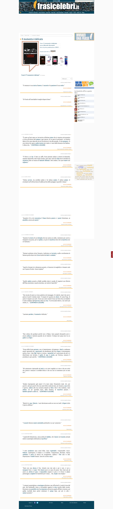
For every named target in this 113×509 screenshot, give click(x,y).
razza (50, 456)
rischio (70, 149)
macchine (60, 390)
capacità (62, 287)
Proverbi (66, 12)
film (60, 454)
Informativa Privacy (28, 506)
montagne (41, 485)
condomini (31, 451)
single (55, 474)
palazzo (38, 139)
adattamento (64, 105)
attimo (31, 472)
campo (51, 491)
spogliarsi (69, 273)
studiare (69, 395)
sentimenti (69, 306)
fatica (65, 409)
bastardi (42, 160)
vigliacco (25, 162)
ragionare (66, 149)
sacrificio (44, 439)
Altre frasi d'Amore (28, 433)
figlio (30, 338)
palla (37, 143)
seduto (30, 281)
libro (52, 388)
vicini (70, 460)
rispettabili (53, 451)
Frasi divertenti (59, 12)
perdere (31, 314)
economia (66, 245)
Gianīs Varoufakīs (81, 103)
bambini (25, 391)
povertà (66, 224)
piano (51, 137)
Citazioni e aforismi (33, 12)
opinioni (65, 287)
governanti (39, 351)
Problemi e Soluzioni (29, 134)
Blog (83, 12)
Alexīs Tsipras (80, 108)
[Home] (56, 6)
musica (41, 143)
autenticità (69, 376)
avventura (65, 259)
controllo (65, 341)
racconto (45, 85)
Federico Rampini (81, 111)
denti (47, 255)
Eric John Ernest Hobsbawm (83, 105)
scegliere (33, 474)
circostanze (69, 105)
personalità (69, 287)
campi (24, 493)
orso (38, 255)
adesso (29, 336)
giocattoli (50, 353)
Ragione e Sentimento (29, 291)
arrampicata (43, 489)
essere (66, 160)
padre (24, 338)
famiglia (40, 238)
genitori (68, 409)
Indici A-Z (79, 12)
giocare (30, 391)
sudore (70, 186)
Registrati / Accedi (42, 0)
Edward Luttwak (80, 94)
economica (38, 218)
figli (68, 341)
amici (42, 368)
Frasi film (48, 12)
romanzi (69, 91)
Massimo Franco (80, 100)
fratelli (33, 456)
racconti (66, 91)
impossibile (43, 472)
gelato (41, 240)
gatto (41, 355)
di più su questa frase (66, 82)
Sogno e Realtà (28, 176)
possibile (25, 220)
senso (32, 454)
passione (53, 85)
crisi (63, 224)
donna (34, 468)
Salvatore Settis (80, 117)
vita (47, 301)
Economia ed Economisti (29, 234)
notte (62, 85)
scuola (52, 355)
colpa (58, 158)
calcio (34, 391)
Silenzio (35, 403)
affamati (47, 160)
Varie (75, 12)
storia (35, 85)
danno (43, 470)
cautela (70, 320)
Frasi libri (53, 12)
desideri (67, 186)
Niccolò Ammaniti (49, 45)
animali (66, 443)
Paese (44, 218)
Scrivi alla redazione (73, 502)
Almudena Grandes (81, 114)
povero (53, 218)
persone (36, 349)
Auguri (71, 12)
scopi (35, 470)
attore (57, 297)
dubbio (49, 437)
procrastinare (69, 166)
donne (67, 477)
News (62, 502)
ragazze (66, 273)
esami (65, 166)
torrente (53, 253)
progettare (69, 259)
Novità (84, 502)
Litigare (64, 403)
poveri (60, 218)
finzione (65, 306)
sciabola (53, 255)
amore (40, 85)
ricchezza (69, 224)
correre (30, 180)
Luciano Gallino (80, 97)
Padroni (25, 453)
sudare (55, 180)
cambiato (25, 454)
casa (47, 355)
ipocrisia (37, 301)
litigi (70, 409)
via (37, 489)
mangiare (65, 141)
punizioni (66, 395)
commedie (40, 423)
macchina (52, 240)
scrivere (69, 496)
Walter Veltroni (80, 119)
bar (32, 157)
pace (36, 472)
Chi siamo (51, 502)
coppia (62, 306)
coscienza (25, 160)
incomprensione (62, 149)
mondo (63, 437)
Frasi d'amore (42, 12)
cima (55, 487)
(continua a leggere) (38, 145)
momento (38, 314)
